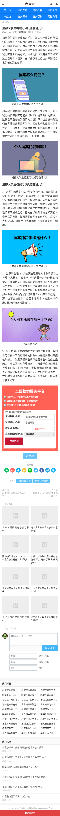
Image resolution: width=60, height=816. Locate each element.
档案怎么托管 (24, 481)
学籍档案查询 (49, 700)
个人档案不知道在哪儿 (30, 704)
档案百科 (37, 16)
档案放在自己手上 (49, 724)
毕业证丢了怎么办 (49, 733)
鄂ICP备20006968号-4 (43, 808)
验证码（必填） (25, 428)
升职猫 (30, 3)
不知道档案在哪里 (11, 704)
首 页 (7, 10)
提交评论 (50, 648)
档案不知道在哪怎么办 (11, 724)
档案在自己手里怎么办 (11, 719)
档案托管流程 (41, 481)
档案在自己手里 (30, 719)
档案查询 (22, 10)
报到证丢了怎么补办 (11, 728)
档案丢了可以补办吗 (11, 700)
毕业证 (7, 16)
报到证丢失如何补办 (30, 724)
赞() (31, 456)
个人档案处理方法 (11, 733)
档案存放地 (10, 709)
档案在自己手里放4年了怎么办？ (45, 494)
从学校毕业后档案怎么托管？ (14, 494)
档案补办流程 (11, 714)
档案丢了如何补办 (30, 700)
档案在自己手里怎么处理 (49, 719)
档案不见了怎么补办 (49, 728)
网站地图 (30, 808)
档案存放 (47, 709)
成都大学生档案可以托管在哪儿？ (23, 28)
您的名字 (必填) (12, 416)
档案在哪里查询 (49, 690)
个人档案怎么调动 (49, 704)
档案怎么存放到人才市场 (30, 690)
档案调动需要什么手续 (30, 709)
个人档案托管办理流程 (30, 714)
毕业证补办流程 (30, 733)
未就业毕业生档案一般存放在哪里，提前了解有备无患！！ (44, 559)
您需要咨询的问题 (14, 434)
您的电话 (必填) (12, 422)
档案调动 (22, 16)
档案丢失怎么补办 (30, 728)
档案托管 (37, 10)
